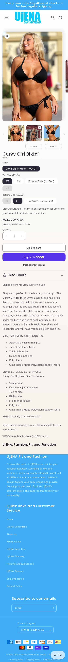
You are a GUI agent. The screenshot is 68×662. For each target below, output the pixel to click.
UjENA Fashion (20, 654)
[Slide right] (64, 134)
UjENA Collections (17, 526)
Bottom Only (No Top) (41, 181)
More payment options (34, 265)
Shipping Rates (15, 578)
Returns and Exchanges (20, 563)
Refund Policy (14, 586)
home (10, 519)
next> (53, 146)
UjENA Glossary (15, 556)
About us (12, 534)
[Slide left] (3, 134)
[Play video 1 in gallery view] (34, 133)
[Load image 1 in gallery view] (16, 133)
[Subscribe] (52, 608)
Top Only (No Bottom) (40, 201)
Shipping (6, 224)
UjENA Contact (15, 571)
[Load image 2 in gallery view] (52, 133)
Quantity (6, 229)
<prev (33, 146)
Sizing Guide (14, 541)
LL (17, 201)
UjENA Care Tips (16, 549)
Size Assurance (11, 208)
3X (18, 181)
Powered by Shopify (37, 654)
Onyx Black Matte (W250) (21, 168)
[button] (6, 17)
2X (7, 181)
